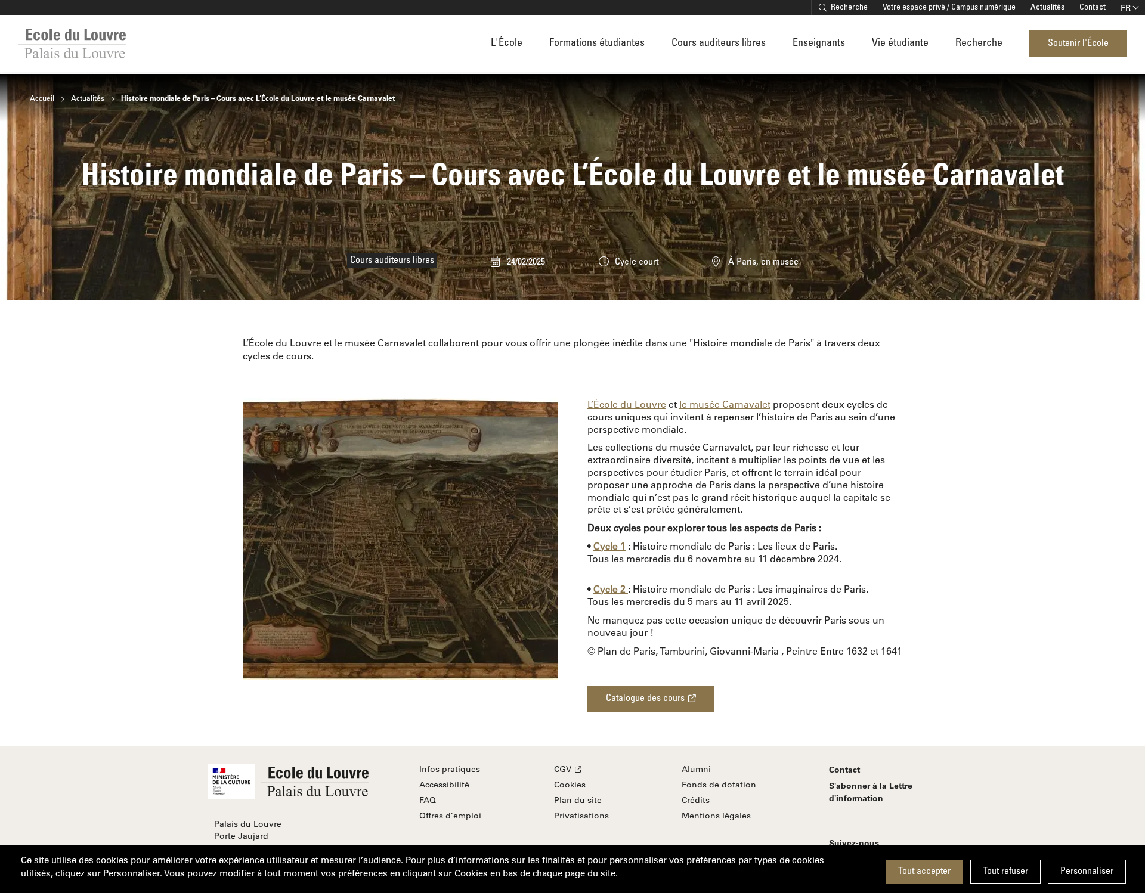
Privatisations (581, 815)
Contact (1092, 8)
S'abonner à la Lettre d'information (870, 792)
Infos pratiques (449, 769)
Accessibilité (444, 784)
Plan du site (578, 800)
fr (1126, 7)
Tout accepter (924, 871)
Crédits (696, 800)
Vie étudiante (900, 43)
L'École (506, 43)
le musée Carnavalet (724, 404)
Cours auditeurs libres (718, 43)
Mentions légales (716, 815)
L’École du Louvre (626, 404)
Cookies (570, 784)
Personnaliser (1086, 871)
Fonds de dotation (719, 784)
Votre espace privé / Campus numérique (949, 8)
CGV (562, 769)
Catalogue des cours (645, 698)
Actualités (1047, 8)
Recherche (849, 8)
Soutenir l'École (1078, 43)
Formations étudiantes (597, 43)
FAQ (427, 800)
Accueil (42, 98)
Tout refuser (1005, 871)
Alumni (696, 769)
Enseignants (819, 43)
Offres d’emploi (450, 815)
